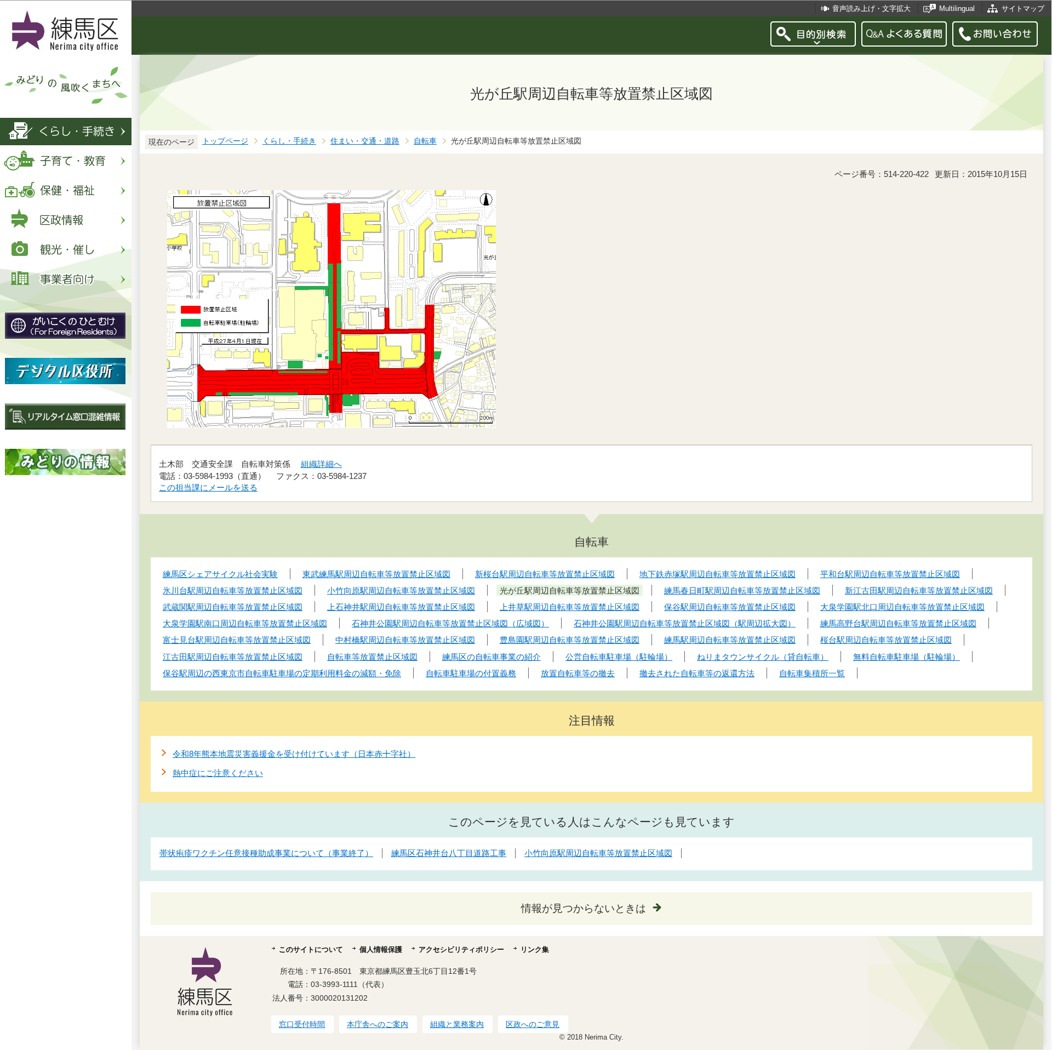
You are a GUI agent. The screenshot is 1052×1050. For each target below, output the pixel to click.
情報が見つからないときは (583, 908)
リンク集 (535, 949)
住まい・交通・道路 (364, 141)
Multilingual (957, 8)
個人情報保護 (380, 949)
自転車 (425, 141)
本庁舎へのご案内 (377, 1024)
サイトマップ (1023, 8)
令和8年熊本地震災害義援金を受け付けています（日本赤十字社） (294, 753)
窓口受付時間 (302, 1024)
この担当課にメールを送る (208, 487)
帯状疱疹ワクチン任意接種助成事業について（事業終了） (266, 853)
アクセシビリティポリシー (461, 949)
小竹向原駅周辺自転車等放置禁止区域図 (598, 853)
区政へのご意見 (532, 1024)
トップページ (225, 141)
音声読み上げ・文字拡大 (871, 8)
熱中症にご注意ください (218, 773)
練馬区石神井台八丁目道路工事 (448, 853)
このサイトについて (311, 949)
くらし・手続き (289, 141)
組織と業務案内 (457, 1024)
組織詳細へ (321, 464)
